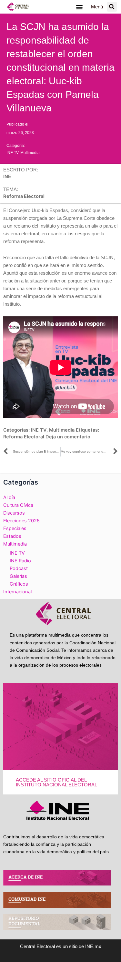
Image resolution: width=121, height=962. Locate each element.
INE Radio (20, 561)
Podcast (19, 568)
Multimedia (30, 152)
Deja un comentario (67, 437)
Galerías (18, 576)
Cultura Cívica (18, 505)
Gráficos (19, 584)
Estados (12, 536)
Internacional (17, 592)
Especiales (14, 528)
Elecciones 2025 (21, 521)
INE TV (12, 152)
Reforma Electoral (23, 437)
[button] (79, 7)
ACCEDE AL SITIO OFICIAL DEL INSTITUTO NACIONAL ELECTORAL (56, 782)
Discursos (14, 513)
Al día (9, 497)
